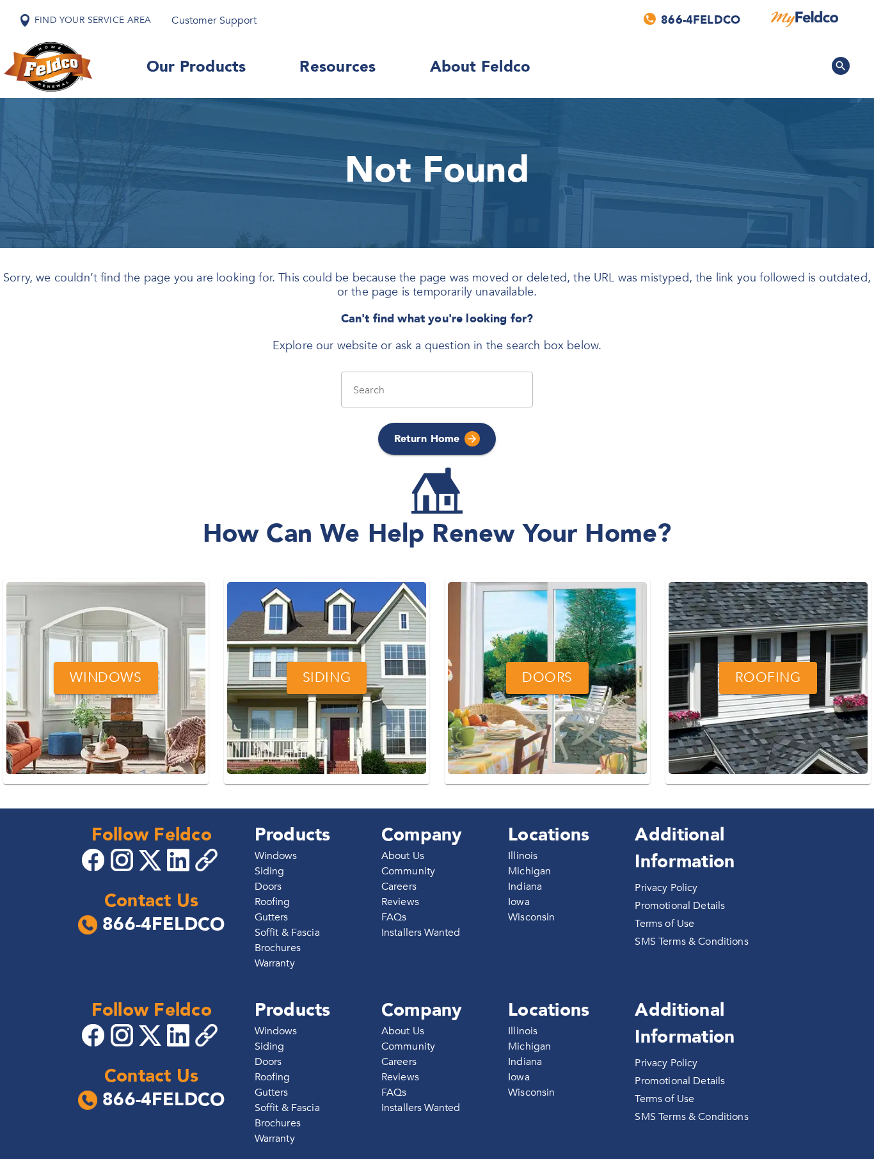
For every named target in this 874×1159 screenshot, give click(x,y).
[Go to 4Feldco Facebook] (94, 859)
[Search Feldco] (841, 66)
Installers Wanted (421, 933)
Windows (276, 856)
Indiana (525, 886)
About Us (402, 856)
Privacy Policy (666, 888)
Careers (399, 886)
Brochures (278, 948)
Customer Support (213, 20)
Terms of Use (664, 924)
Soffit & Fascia (287, 933)
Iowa (519, 902)
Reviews (400, 902)
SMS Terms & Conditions (691, 941)
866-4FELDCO (163, 925)
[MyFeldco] (804, 19)
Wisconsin (531, 917)
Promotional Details (680, 906)
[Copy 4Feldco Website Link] (208, 860)
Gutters (272, 917)
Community (408, 871)
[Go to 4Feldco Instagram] (123, 859)
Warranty (275, 963)
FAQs (394, 917)
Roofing (272, 902)
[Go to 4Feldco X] (151, 859)
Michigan (529, 871)
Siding (270, 871)
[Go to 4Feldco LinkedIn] (180, 859)
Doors (268, 886)
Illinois (522, 856)
